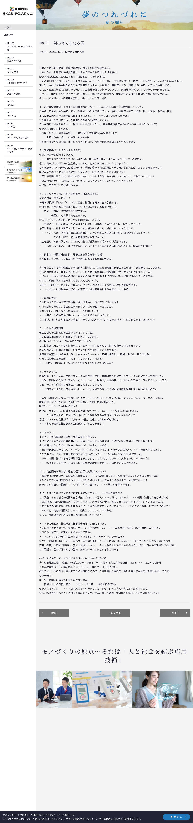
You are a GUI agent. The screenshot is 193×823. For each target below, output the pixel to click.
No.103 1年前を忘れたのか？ (17, 81)
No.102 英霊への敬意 (13, 92)
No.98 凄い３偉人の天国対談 (17, 136)
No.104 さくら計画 (12, 70)
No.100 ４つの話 (11, 114)
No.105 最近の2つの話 (14, 59)
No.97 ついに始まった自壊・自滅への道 (19, 148)
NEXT (175, 613)
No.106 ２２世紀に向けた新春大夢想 (20, 46)
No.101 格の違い (11, 103)
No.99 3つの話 (11, 125)
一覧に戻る (115, 613)
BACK (54, 613)
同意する (176, 817)
